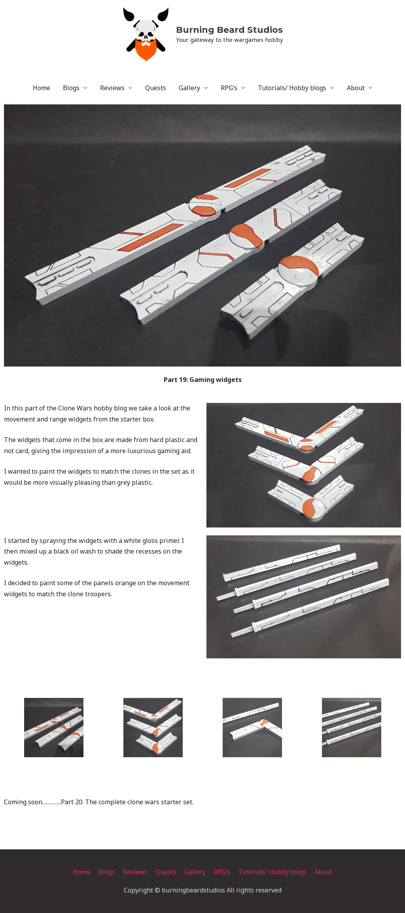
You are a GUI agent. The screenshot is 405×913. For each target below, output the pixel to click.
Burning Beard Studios (229, 30)
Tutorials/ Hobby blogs (292, 87)
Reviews (112, 87)
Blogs (71, 87)
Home (41, 87)
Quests (155, 87)
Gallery (189, 87)
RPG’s (229, 87)
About (356, 87)
